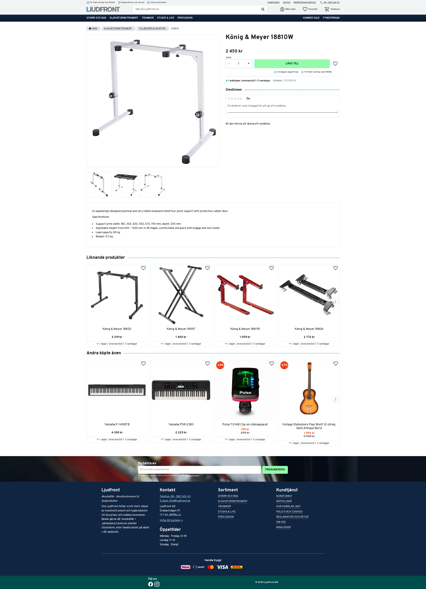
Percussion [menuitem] (185, 18)
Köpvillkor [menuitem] (284, 501)
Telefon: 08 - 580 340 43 (175, 496)
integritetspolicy (192, 475)
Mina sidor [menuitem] (283, 527)
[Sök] (263, 9)
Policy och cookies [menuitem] (289, 512)
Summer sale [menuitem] (311, 18)
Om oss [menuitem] (286, 2)
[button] (310, 9)
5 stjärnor (240, 98)
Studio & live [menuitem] (165, 18)
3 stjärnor (234, 98)
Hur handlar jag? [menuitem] (288, 506)
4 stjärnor (237, 98)
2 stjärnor (231, 98)
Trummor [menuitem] (148, 18)
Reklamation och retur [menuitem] (292, 517)
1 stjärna (228, 98)
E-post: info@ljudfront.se (175, 501)
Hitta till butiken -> (171, 520)
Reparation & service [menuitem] (305, 2)
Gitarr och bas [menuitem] (96, 18)
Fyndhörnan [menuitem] (331, 18)
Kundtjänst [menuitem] (274, 2)
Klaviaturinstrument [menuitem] (124, 18)
